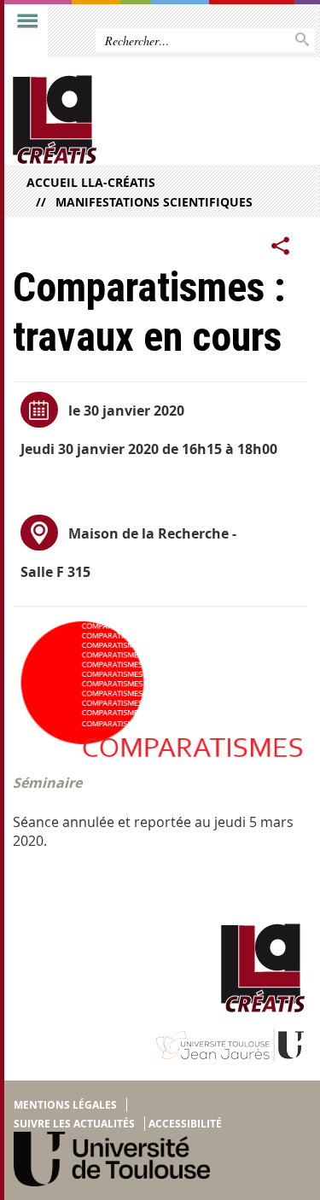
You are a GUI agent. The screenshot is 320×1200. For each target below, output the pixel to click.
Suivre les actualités (74, 1123)
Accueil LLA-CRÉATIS (90, 182)
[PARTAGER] (281, 246)
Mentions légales (65, 1105)
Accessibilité (185, 1123)
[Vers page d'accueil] (128, 120)
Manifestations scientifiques (154, 202)
